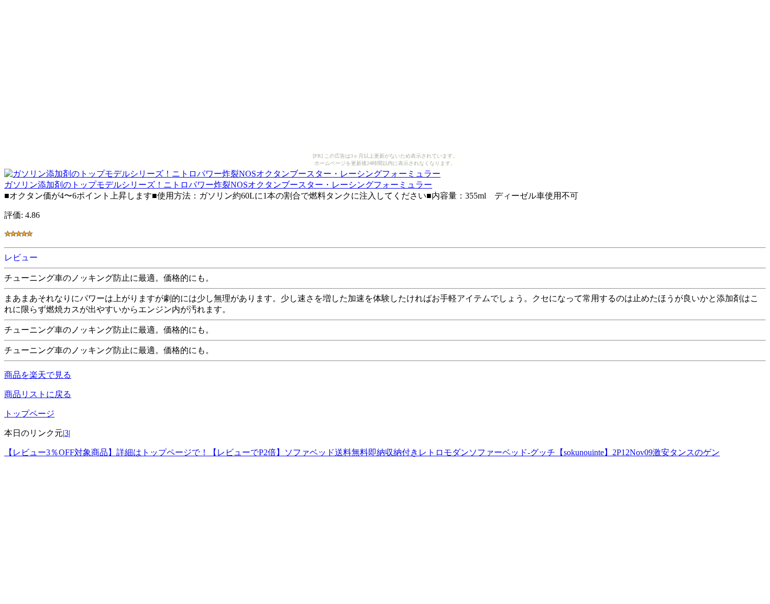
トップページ (29, 413)
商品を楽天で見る (37, 374)
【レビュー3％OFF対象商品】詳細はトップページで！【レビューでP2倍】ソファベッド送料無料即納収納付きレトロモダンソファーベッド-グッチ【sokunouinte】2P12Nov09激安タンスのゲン (362, 452)
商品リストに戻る (37, 394)
